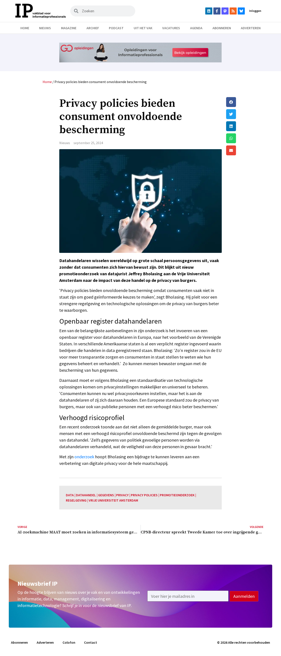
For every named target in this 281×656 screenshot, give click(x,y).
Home (24, 28)
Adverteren (251, 28)
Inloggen (255, 11)
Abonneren (222, 28)
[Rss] (233, 10)
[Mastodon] (225, 10)
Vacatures (171, 28)
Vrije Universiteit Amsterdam (113, 500)
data (70, 495)
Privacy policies (144, 495)
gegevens (106, 495)
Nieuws (45, 28)
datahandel (86, 495)
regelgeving (76, 500)
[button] (244, 102)
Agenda (196, 28)
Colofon (69, 642)
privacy (122, 495)
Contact (90, 642)
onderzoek (84, 456)
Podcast (116, 28)
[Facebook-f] (216, 10)
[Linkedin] (208, 10)
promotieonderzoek (177, 495)
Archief (92, 28)
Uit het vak (143, 28)
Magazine (68, 28)
